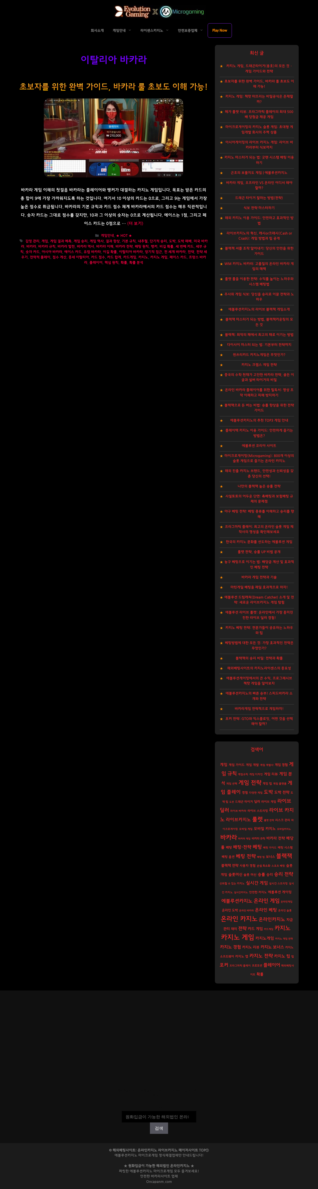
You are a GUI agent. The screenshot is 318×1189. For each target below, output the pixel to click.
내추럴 (143, 241)
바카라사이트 (160, 1176)
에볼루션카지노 (236, 901)
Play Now (219, 30)
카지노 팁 (282, 956)
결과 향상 (113, 241)
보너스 (270, 857)
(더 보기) (135, 224)
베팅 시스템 (285, 847)
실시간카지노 (241, 892)
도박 (172, 241)
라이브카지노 (238, 820)
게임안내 (119, 30)
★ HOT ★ (124, 236)
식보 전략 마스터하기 (259, 208)
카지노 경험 (230, 947)
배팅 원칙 (142, 246)
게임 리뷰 (271, 774)
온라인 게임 (267, 901)
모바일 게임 (246, 829)
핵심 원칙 (111, 262)
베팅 (257, 847)
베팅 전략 (246, 856)
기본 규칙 (129, 241)
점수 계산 (59, 257)
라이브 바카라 (238, 811)
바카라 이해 (104, 246)
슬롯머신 (235, 874)
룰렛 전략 (269, 820)
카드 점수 (98, 257)
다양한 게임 (256, 793)
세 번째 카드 (185, 246)
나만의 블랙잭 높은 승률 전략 (259, 486)
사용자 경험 (248, 865)
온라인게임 (286, 901)
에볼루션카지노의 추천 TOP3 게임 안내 (259, 420)
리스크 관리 (282, 820)
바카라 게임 (244, 838)
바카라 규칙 (46, 246)
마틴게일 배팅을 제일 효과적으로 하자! (259, 587)
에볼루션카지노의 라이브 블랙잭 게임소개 (259, 309)
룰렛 (257, 819)
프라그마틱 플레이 (240, 965)
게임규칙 (243, 774)
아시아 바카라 (52, 252)
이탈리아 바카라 (131, 252)
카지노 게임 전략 (284, 938)
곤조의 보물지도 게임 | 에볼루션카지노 (259, 173)
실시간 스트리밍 (278, 883)
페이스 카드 (178, 257)
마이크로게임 (163, 1171)
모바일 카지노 (265, 829)
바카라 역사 (85, 246)
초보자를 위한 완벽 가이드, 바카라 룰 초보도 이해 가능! (113, 87)
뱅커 (154, 246)
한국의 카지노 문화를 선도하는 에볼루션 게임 (259, 542)
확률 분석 (136, 262)
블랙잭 (284, 856)
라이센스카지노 (151, 30)
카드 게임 (255, 929)
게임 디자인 (256, 774)
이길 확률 (110, 252)
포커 (224, 965)
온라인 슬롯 (285, 910)
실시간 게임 (257, 883)
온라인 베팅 (266, 910)
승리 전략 (283, 874)
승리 (269, 874)
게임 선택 (231, 783)
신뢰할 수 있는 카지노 (232, 883)
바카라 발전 (66, 246)
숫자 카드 (33, 252)
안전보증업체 (187, 30)
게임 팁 (267, 783)
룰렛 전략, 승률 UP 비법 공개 (259, 552)
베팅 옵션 (228, 857)
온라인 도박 (230, 910)
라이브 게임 (268, 801)
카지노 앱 (241, 956)
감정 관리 (32, 241)
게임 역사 (97, 241)
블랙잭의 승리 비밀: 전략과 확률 (259, 658)
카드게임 (129, 257)
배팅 (229, 847)
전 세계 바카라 (175, 252)
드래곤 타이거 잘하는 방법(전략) (259, 198)
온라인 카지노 (239, 919)
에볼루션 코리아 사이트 (259, 446)
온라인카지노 (272, 919)
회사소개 (97, 30)
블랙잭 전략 (229, 865)
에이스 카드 (72, 252)
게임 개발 (252, 765)
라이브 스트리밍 (257, 810)
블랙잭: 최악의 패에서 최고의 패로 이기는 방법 (259, 335)
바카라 (31, 246)
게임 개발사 (267, 765)
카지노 (143, 257)
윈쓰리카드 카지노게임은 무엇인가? (259, 355)
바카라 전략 (124, 246)
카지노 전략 (261, 955)
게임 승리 (81, 241)
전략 (191, 252)
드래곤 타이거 (244, 801)
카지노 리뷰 (250, 947)
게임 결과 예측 (60, 241)
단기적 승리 (158, 241)
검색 (159, 1108)
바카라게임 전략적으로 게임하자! (259, 709)
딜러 (257, 801)
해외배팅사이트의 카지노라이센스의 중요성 (259, 668)
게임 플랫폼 (280, 783)
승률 (261, 874)
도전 (231, 802)
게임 (44, 241)
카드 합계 (114, 257)
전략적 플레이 (40, 257)
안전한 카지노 (258, 892)
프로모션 (257, 965)
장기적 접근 (153, 252)
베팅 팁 (261, 857)
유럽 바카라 (92, 252)
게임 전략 (249, 783)
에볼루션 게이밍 (280, 892)
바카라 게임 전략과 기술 (259, 577)
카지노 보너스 (272, 947)
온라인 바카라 (246, 910)
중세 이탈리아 (78, 257)
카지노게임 (264, 938)
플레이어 (95, 262)
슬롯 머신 (250, 874)
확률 (124, 262)
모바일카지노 (284, 829)
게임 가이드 (237, 765)
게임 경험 (281, 765)
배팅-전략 (242, 847)
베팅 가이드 (270, 847)
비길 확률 (166, 246)
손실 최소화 (263, 865)
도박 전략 (281, 792)
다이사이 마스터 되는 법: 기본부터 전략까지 (259, 345)
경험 (245, 792)
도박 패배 (185, 241)
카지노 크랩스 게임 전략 (259, 365)
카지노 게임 (158, 257)
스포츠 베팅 (278, 866)
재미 (234, 929)
